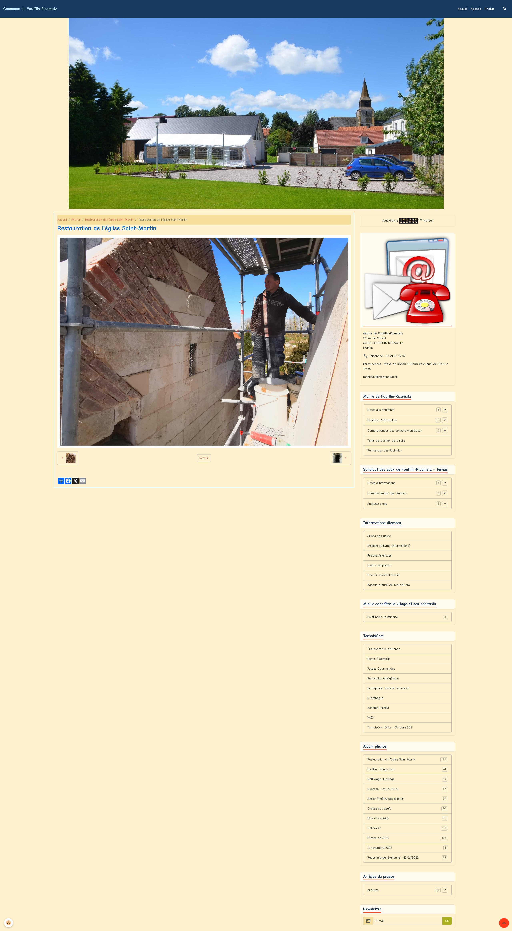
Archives (373, 890)
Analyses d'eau (377, 504)
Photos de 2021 (406, 838)
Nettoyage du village (406, 779)
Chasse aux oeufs (406, 808)
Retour (203, 458)
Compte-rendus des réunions (387, 493)
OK (447, 921)
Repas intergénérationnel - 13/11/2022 (406, 857)
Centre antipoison (379, 565)
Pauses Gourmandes (381, 668)
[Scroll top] (504, 923)
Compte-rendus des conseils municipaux (394, 430)
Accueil (463, 9)
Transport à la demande (383, 649)
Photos (489, 9)
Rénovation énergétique (383, 678)
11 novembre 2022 (406, 848)
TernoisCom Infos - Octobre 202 (389, 727)
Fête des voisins (406, 818)
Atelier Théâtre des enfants (406, 799)
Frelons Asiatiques (379, 555)
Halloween (406, 828)
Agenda (476, 9)
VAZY (371, 717)
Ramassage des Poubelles (384, 450)
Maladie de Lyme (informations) (388, 546)
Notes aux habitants (380, 410)
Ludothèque (375, 698)
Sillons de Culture (379, 536)
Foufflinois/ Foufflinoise (406, 617)
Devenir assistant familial (383, 575)
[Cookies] (8, 922)
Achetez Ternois (378, 708)
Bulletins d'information (382, 420)
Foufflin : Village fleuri (406, 769)
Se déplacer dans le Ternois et (388, 688)
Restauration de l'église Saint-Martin (109, 220)
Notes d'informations (381, 483)
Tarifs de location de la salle (386, 440)
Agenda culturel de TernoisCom (388, 585)
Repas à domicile (378, 659)
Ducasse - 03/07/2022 (406, 789)
